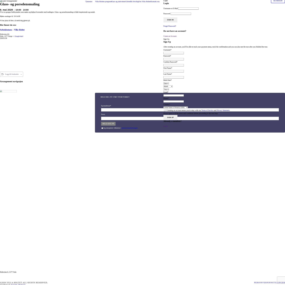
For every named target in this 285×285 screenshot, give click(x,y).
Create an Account (169, 36)
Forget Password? (169, 26)
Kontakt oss (155, 1)
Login (165, 126)
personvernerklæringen (129, 128)
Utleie (128, 1)
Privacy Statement (223, 110)
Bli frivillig (134, 1)
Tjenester (88, 1)
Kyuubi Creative (18, 284)
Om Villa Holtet (144, 1)
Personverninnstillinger (269, 283)
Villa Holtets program (103, 1)
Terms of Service (207, 110)
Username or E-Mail (170, 8)
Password (166, 14)
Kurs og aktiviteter (118, 1)
